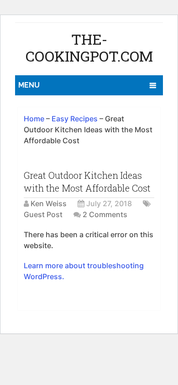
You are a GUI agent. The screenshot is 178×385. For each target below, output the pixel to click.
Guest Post (43, 214)
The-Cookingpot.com (89, 47)
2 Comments (105, 214)
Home (34, 118)
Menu (29, 85)
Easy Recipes (75, 118)
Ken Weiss (49, 203)
